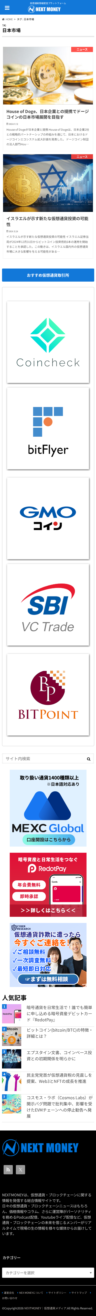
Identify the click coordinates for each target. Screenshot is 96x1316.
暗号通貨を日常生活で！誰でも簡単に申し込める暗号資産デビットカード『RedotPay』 (59, 1013)
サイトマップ (79, 1292)
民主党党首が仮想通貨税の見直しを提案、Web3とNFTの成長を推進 (59, 1078)
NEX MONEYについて (31, 1292)
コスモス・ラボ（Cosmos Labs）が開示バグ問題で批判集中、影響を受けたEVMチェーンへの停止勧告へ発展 (60, 1106)
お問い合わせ (9, 1298)
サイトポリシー (57, 1292)
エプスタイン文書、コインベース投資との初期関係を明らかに (59, 1055)
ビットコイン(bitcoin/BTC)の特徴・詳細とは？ (60, 1033)
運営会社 (9, 1292)
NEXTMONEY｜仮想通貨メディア (45, 1308)
